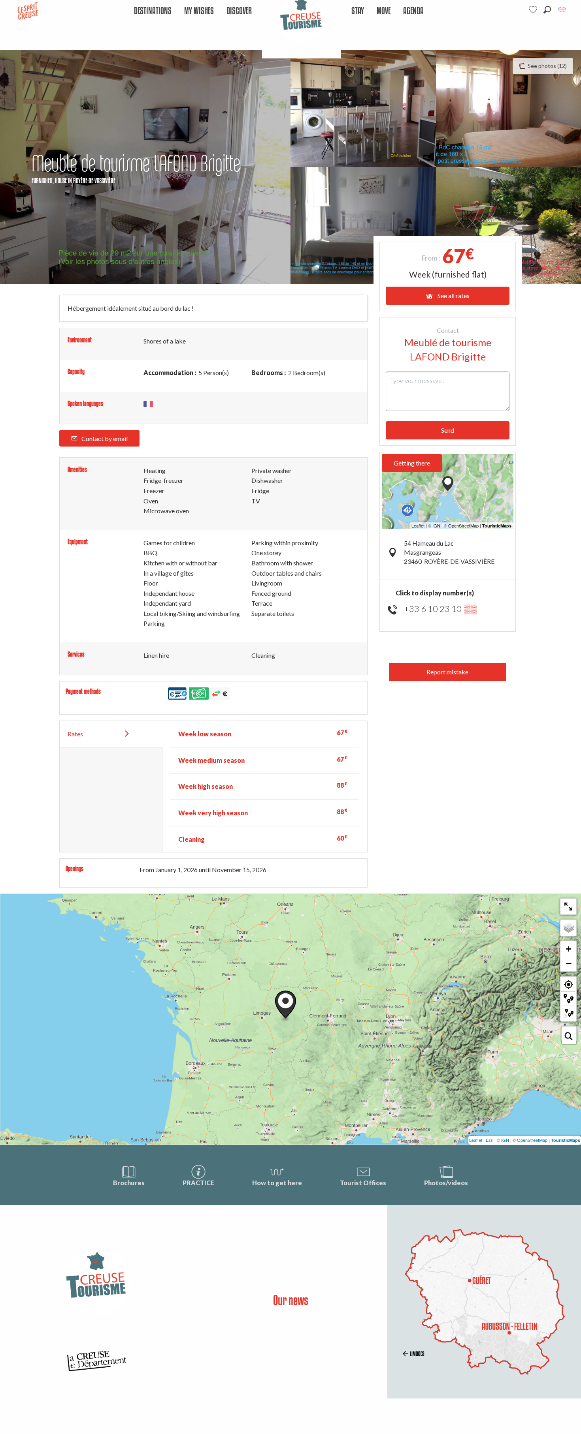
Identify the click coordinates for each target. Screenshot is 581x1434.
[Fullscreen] (568, 906)
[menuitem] (153, 11)
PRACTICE (198, 1182)
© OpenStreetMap (530, 1140)
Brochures (129, 1182)
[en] (562, 9)
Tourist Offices (363, 1182)
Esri (489, 1140)
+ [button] (568, 949)
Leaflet (475, 1140)
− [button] (569, 963)
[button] (547, 10)
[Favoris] (534, 10)
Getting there (412, 463)
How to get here (277, 1182)
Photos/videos (446, 1182)
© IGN (503, 1140)
